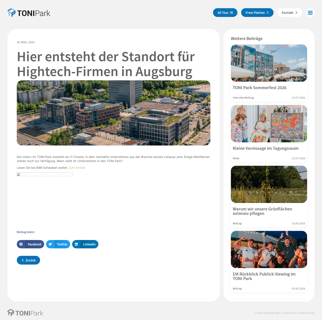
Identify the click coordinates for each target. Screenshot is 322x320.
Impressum (290, 313)
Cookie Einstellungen (268, 313)
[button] (310, 12)
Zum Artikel (77, 167)
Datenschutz (307, 313)
